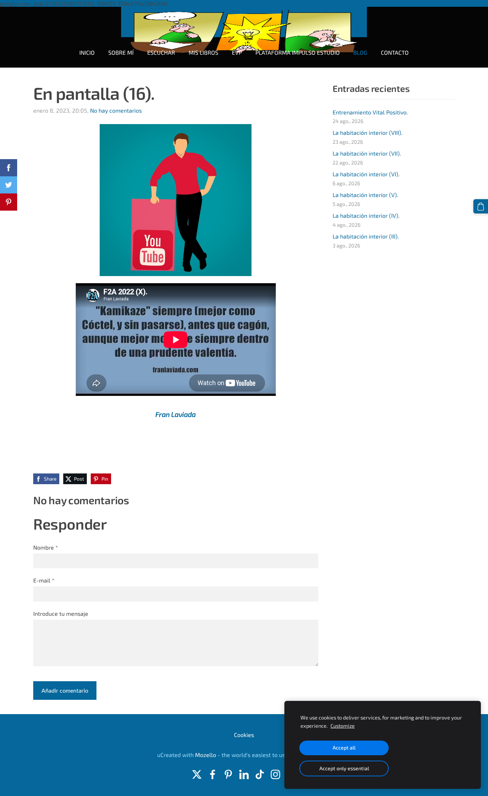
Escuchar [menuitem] (161, 52)
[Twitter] (197, 774)
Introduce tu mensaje (60, 613)
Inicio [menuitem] (87, 52)
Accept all (344, 748)
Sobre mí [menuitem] (121, 52)
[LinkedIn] (244, 774)
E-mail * (43, 580)
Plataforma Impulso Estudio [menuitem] (297, 52)
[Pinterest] (228, 774)
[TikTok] (260, 774)
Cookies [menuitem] (244, 734)
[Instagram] (275, 774)
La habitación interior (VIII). (368, 132)
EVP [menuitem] (237, 52)
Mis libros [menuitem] (203, 52)
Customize (342, 726)
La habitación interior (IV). (366, 215)
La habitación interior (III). (366, 236)
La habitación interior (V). (365, 194)
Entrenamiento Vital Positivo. (370, 112)
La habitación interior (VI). (366, 174)
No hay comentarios (116, 110)
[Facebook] (212, 774)
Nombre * (45, 547)
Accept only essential (344, 768)
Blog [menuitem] (360, 52)
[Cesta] (480, 206)
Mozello (205, 754)
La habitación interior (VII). (367, 153)
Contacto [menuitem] (395, 52)
